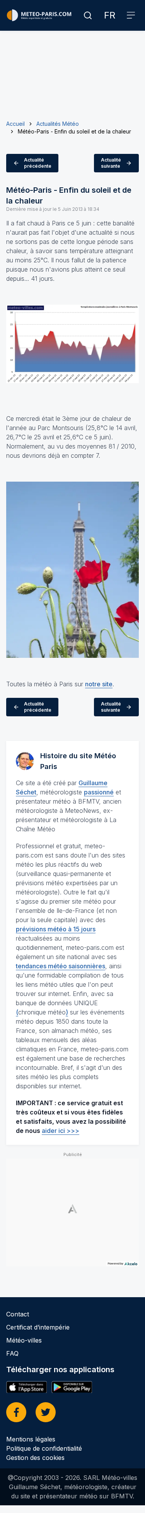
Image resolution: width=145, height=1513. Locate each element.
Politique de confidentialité (44, 1448)
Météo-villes (24, 1340)
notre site (99, 684)
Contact (17, 1314)
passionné (99, 792)
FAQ (12, 1353)
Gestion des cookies (35, 1457)
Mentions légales (30, 1439)
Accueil (15, 123)
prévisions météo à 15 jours (56, 929)
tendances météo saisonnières (60, 966)
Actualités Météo (57, 123)
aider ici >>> (60, 1130)
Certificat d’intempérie (38, 1327)
